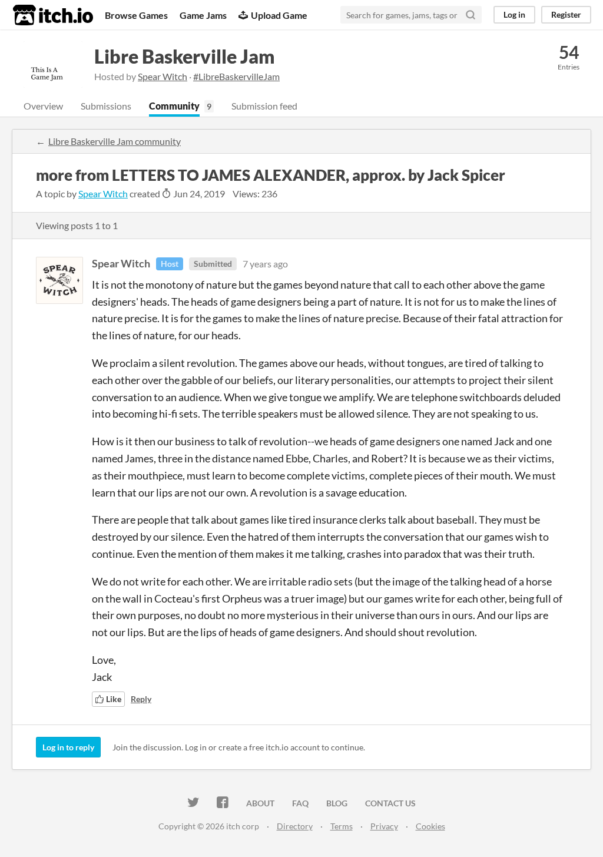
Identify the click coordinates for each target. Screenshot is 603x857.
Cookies (430, 826)
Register (566, 14)
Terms (341, 826)
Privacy (384, 826)
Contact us (390, 803)
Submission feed (264, 105)
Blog (336, 803)
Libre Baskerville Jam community (114, 141)
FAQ (300, 803)
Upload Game (279, 15)
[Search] (470, 15)
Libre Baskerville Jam (184, 56)
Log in (514, 14)
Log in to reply (68, 747)
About (260, 803)
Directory (295, 826)
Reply (141, 699)
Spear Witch (162, 76)
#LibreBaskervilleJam (236, 76)
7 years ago (265, 263)
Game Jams (203, 15)
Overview (43, 105)
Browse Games (136, 15)
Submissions (106, 105)
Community (174, 105)
